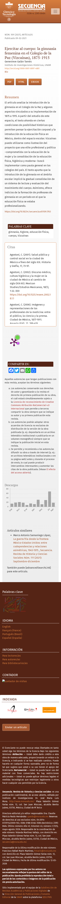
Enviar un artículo (16, 727)
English (6, 626)
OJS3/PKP (46, 897)
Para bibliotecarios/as (15, 663)
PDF (9, 81)
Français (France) (11, 630)
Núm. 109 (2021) (13, 34)
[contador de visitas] (14, 681)
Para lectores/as (11, 655)
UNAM (19, 897)
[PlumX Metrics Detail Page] (14, 342)
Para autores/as (11, 659)
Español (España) (12, 637)
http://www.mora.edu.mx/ (21, 801)
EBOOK (35, 81)
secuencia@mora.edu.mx (14, 842)
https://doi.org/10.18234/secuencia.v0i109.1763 (28, 211)
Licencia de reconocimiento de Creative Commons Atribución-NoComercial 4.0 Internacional (32, 405)
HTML (21, 81)
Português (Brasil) (12, 634)
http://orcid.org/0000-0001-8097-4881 (22, 68)
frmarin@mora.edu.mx (45, 851)
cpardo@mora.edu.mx (37, 816)
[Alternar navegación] (55, 11)
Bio (6, 72)
